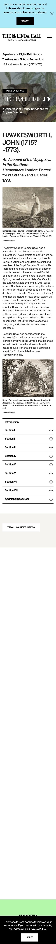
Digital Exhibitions (29, 54)
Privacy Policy (38, 929)
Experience (8, 54)
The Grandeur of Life (13, 59)
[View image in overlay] (28, 207)
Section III (35, 59)
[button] (50, 37)
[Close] (52, 13)
